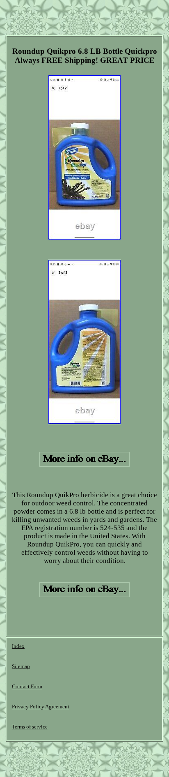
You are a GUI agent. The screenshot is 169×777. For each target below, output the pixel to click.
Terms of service (30, 727)
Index (18, 646)
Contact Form (27, 686)
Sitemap (21, 666)
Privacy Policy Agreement (40, 706)
